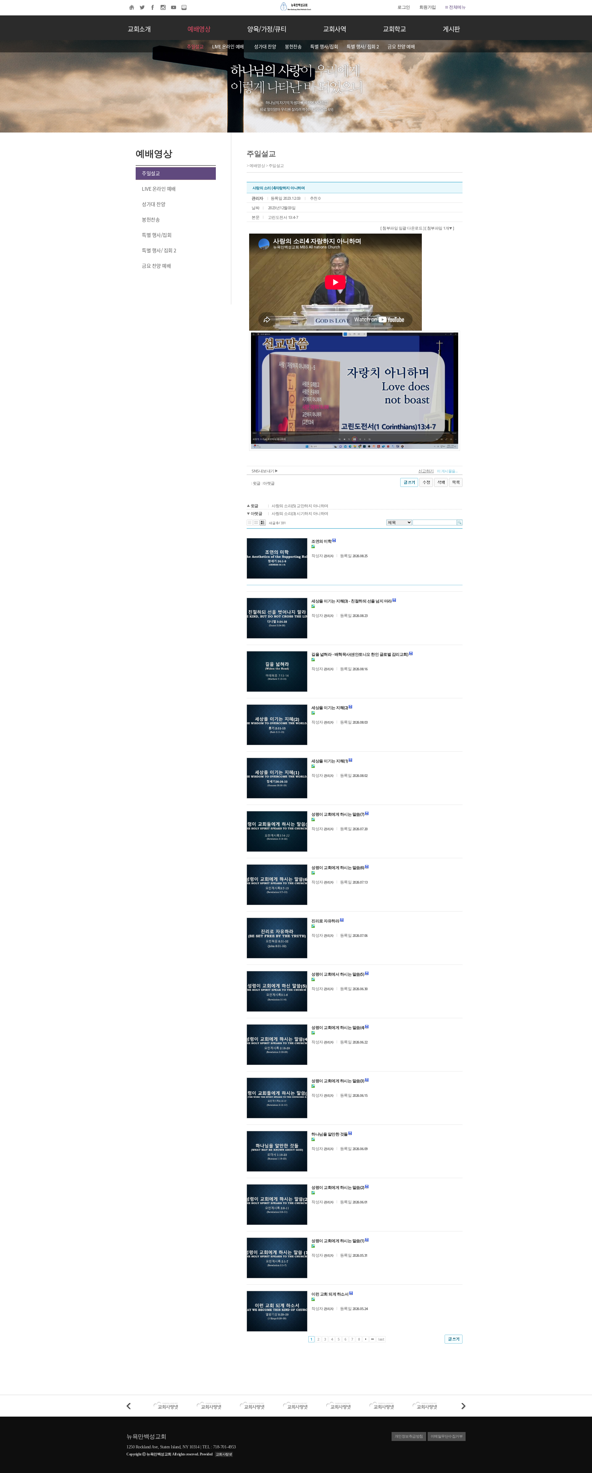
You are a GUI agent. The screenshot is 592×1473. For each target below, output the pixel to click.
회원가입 (427, 7)
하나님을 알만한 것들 (329, 1134)
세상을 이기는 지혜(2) (329, 707)
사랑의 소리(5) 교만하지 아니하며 (300, 505)
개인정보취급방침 (409, 1436)
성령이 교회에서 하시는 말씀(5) (337, 974)
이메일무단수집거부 (447, 1436)
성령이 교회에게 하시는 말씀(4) (337, 1027)
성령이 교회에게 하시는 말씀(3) (337, 1080)
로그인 (403, 7)
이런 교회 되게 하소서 (329, 1294)
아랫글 (269, 483)
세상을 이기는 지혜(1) (329, 761)
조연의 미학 (321, 541)
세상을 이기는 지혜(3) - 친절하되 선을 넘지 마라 (351, 601)
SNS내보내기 (263, 471)
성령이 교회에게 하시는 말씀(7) (337, 814)
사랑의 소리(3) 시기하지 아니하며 (300, 513)
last (381, 1339)
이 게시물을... (447, 471)
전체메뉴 (457, 7)
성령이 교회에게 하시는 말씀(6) (337, 867)
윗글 (257, 483)
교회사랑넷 (224, 1454)
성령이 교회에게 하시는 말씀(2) (337, 1187)
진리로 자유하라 (325, 921)
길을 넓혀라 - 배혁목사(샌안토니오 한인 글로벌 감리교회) (359, 654)
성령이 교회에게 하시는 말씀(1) (337, 1240)
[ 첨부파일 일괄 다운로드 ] (402, 228)
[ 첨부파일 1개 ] (439, 228)
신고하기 (426, 471)
